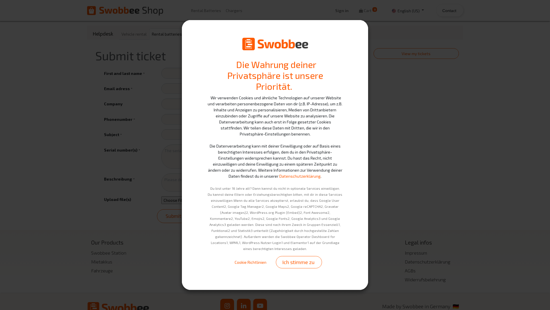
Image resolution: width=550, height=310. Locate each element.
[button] (299, 262)
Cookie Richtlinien (250, 262)
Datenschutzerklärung (300, 176)
